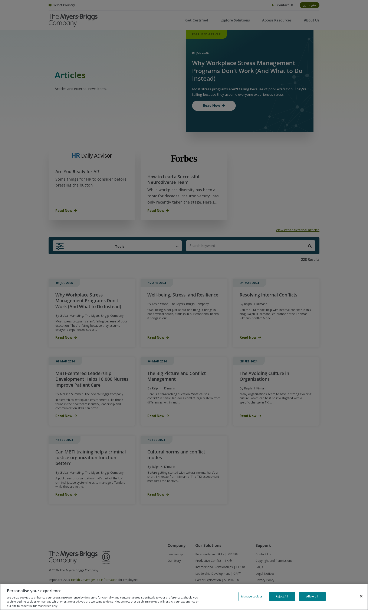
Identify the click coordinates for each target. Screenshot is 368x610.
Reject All (282, 596)
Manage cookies (252, 596)
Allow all (312, 596)
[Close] (361, 596)
